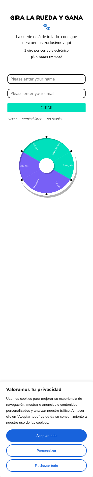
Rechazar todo (46, 466)
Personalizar (46, 451)
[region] (46, 429)
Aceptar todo (46, 436)
